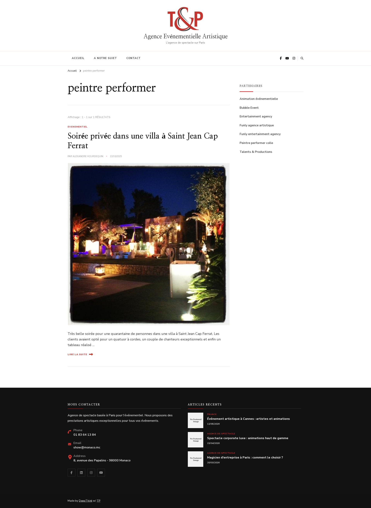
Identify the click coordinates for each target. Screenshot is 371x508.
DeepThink (85, 501)
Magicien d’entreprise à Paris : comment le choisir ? (245, 458)
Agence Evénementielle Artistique (186, 36)
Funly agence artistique (257, 125)
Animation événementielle (259, 99)
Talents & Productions (256, 152)
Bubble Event (249, 108)
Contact (133, 58)
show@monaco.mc (86, 447)
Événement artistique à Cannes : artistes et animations (248, 419)
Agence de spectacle (221, 433)
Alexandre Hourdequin (88, 156)
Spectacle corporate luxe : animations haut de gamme (247, 438)
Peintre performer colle (256, 143)
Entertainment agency (256, 116)
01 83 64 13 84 (84, 435)
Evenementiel (78, 126)
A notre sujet (105, 58)
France (212, 414)
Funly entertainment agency (260, 134)
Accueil (78, 58)
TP (98, 501)
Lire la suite (77, 354)
